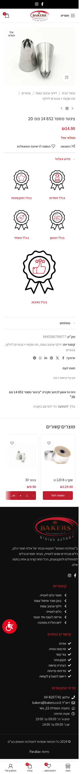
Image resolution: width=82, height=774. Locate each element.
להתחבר (62, 406)
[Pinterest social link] (51, 358)
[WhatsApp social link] (40, 358)
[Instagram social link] (36, 4)
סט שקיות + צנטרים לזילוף (58, 98)
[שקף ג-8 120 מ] (58, 456)
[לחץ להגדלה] (67, 77)
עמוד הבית (68, 93)
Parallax (35, 751)
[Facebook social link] (42, 4)
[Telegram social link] (35, 358)
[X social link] (57, 358)
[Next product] (61, 108)
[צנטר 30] (21, 456)
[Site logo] (39, 15)
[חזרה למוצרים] (67, 108)
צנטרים (26, 93)
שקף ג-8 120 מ (63, 480)
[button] (58, 495)
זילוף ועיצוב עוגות (46, 93)
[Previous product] (72, 108)
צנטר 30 (30, 480)
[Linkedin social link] (46, 358)
